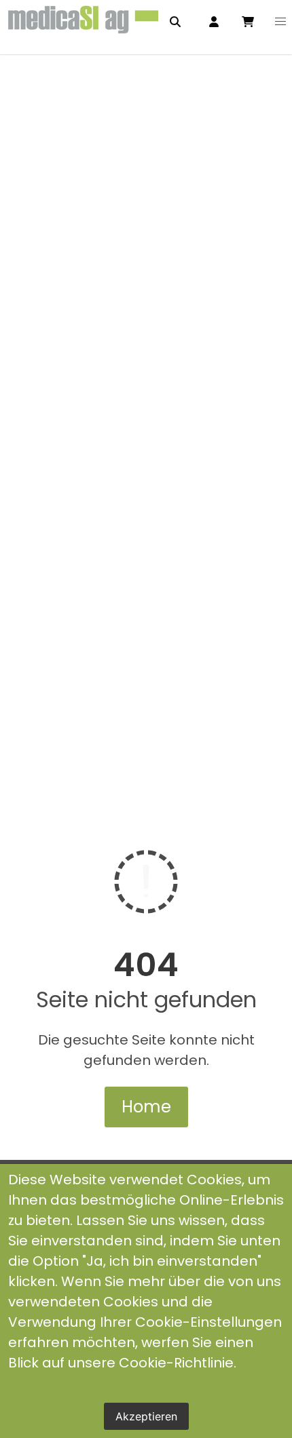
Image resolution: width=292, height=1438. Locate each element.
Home (146, 1106)
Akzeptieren (146, 1416)
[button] (280, 21)
